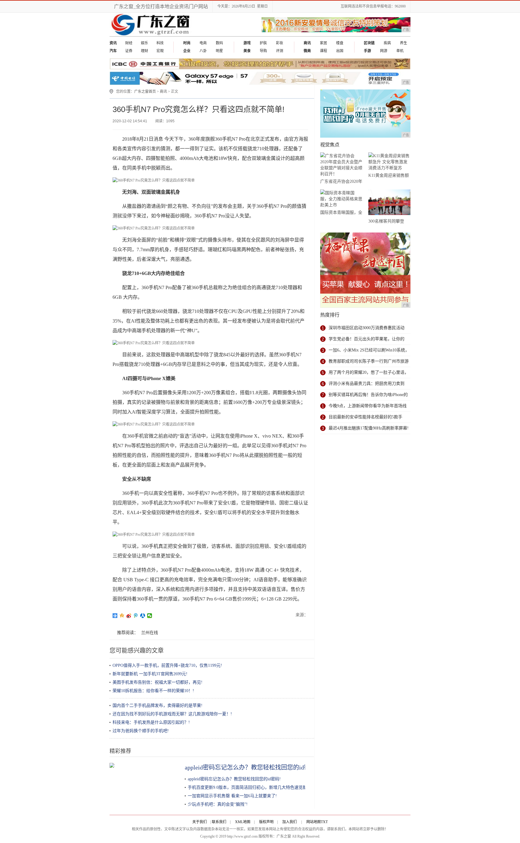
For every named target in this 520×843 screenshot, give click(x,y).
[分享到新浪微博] (129, 615)
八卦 (203, 51)
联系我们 (219, 822)
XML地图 (242, 822)
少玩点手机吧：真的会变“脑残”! (218, 804)
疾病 (387, 43)
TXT (324, 822)
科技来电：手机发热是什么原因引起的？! (151, 722)
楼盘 (339, 43)
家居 (323, 43)
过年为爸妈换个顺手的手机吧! (141, 731)
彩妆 (279, 43)
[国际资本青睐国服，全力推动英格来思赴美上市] (341, 198)
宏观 (160, 51)
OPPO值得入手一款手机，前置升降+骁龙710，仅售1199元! (167, 665)
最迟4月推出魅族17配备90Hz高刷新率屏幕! (369, 428)
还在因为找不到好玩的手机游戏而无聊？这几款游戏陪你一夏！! (172, 714)
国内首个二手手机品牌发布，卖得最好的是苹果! (158, 705)
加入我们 (289, 822)
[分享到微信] (149, 615)
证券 (128, 51)
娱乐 (144, 43)
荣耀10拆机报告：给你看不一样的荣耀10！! (153, 690)
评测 (279, 51)
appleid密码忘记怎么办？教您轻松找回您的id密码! (251, 767)
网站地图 (313, 822)
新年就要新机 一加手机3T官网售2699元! (150, 674)
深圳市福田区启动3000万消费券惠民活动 (366, 328)
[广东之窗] (151, 35)
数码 (219, 43)
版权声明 (266, 822)
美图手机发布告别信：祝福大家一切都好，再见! (158, 682)
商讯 (163, 91)
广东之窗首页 (145, 91)
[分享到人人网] (142, 615)
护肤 (263, 43)
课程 (323, 51)
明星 (219, 51)
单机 (400, 51)
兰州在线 (149, 632)
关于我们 (199, 822)
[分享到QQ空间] (122, 615)
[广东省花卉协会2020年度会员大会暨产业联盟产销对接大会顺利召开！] (341, 164)
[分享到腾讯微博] (135, 615)
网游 (383, 51)
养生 (403, 43)
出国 (339, 51)
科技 (160, 43)
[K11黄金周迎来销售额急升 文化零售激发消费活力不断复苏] (389, 161)
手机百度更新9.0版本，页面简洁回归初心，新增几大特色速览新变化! (252, 787)
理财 (144, 51)
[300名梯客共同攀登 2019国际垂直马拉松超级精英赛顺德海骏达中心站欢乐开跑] (389, 203)
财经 (128, 43)
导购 (263, 51)
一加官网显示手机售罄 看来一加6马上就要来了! (232, 796)
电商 (203, 43)
